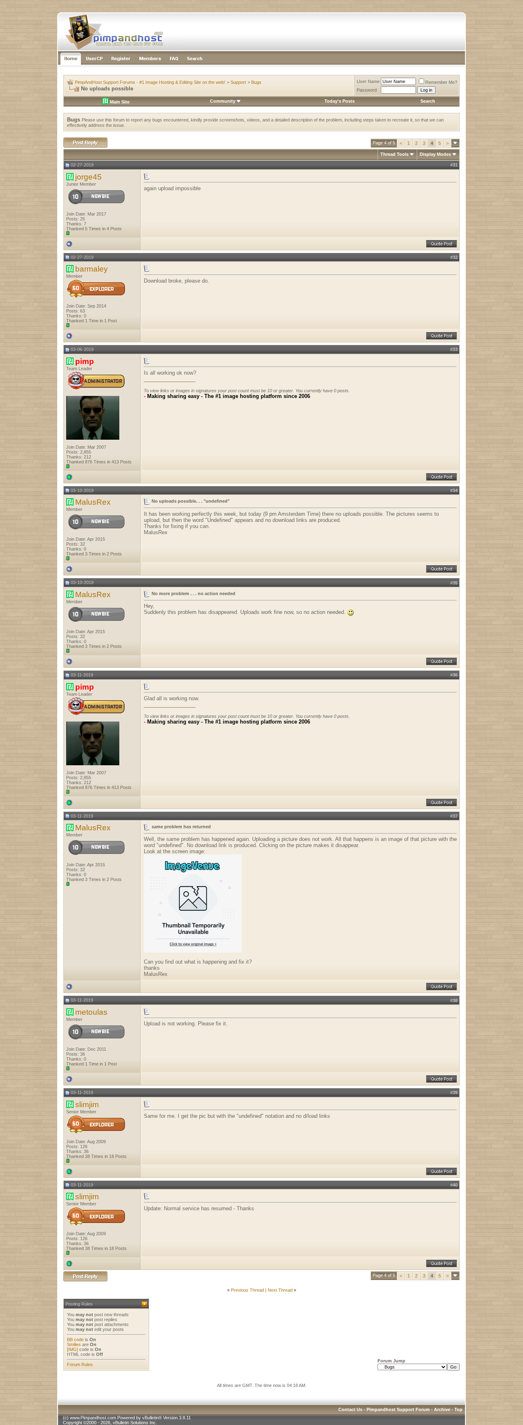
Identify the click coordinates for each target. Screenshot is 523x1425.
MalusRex (93, 502)
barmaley (91, 269)
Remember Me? (441, 82)
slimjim (87, 1104)
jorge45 (88, 177)
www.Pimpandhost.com (93, 1417)
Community (222, 101)
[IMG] (72, 1349)
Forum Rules (80, 1364)
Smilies (74, 1344)
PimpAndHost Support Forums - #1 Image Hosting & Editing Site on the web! (150, 82)
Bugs (256, 82)
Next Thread (280, 1290)
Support (238, 82)
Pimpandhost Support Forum (398, 1409)
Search (427, 101)
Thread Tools (394, 154)
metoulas (91, 1012)
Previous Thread (247, 1290)
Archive (442, 1409)
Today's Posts (339, 101)
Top (458, 1409)
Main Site (119, 101)
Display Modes (435, 154)
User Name (368, 81)
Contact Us (350, 1409)
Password (367, 90)
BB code (75, 1339)
